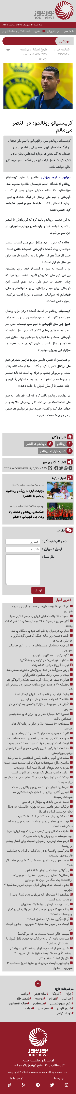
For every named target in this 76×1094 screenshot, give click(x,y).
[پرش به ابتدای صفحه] (38, 984)
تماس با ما (16, 1078)
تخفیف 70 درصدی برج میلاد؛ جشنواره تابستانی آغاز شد (38, 687)
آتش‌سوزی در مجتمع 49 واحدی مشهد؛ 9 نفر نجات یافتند (39, 624)
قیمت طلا (23, 998)
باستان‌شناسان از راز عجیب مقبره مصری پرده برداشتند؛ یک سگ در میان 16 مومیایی (43, 878)
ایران (69, 993)
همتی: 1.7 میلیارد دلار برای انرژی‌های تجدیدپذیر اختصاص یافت (41, 716)
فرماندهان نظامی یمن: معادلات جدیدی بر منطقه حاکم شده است (40, 824)
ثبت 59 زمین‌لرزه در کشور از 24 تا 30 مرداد (42, 816)
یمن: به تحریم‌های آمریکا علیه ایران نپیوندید (42, 767)
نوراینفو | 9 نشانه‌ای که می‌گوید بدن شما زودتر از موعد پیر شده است (41, 897)
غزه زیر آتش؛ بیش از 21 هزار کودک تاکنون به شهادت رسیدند (43, 795)
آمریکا (56, 993)
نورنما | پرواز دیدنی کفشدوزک (51, 665)
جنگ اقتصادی (18, 1003)
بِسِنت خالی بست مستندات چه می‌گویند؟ (44, 933)
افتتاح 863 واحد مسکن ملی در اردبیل (45, 699)
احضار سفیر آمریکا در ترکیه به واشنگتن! (45, 660)
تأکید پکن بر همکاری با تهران (51, 655)
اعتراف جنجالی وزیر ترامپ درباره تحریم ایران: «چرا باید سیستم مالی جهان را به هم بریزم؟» (40, 834)
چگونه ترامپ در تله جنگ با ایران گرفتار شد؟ (42, 694)
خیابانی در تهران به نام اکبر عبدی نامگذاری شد (40, 631)
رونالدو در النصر (36, 444)
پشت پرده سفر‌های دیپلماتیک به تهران (45, 904)
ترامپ (24, 993)
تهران (52, 998)
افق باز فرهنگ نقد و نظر (54, 958)
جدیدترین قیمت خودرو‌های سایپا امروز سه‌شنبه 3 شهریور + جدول (40, 965)
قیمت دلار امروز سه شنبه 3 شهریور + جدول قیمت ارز (39, 926)
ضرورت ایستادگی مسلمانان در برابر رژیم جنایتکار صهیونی (41, 648)
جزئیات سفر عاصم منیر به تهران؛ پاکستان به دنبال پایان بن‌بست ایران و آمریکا (40, 809)
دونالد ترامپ (64, 1013)
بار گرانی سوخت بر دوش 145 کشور (47, 870)
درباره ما (59, 1078)
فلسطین (38, 1003)
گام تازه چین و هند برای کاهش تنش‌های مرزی (40, 733)
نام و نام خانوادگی (55, 541)
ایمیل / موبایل (53, 549)
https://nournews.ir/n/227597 (25, 468)
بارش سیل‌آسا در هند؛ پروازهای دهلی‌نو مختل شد (38, 670)
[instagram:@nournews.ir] (66, 1085)
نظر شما (49, 557)
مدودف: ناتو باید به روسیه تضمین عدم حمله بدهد (38, 738)
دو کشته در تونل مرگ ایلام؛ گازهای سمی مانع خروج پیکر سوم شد (38, 780)
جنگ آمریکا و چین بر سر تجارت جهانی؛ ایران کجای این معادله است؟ (39, 912)
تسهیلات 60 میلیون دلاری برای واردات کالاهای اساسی (42, 726)
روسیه (39, 998)
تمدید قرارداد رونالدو (52, 451)
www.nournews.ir (37, 1071)
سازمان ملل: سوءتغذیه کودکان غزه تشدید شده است (37, 762)
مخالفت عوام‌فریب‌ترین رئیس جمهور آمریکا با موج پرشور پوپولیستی (39, 751)
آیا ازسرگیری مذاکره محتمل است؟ (48, 919)
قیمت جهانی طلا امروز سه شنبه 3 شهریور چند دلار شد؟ (39, 863)
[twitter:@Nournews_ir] (52, 1085)
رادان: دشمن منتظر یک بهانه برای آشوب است (41, 772)
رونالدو (61, 444)
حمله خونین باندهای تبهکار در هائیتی (46, 802)
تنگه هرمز (40, 993)
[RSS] (23, 1085)
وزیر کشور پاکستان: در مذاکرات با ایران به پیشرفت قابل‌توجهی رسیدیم (39, 853)
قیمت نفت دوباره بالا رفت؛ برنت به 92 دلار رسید (39, 743)
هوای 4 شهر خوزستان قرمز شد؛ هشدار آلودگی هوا (38, 679)
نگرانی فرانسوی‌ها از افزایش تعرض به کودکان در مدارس (41, 707)
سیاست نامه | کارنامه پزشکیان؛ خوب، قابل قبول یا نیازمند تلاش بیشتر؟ (39, 941)
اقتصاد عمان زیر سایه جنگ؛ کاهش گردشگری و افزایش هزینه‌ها (42, 638)
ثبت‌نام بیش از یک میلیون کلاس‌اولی (46, 675)
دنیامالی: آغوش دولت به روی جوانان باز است (41, 787)
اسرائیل (67, 998)
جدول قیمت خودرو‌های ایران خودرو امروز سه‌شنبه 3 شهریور (38, 887)
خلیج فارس (64, 1008)
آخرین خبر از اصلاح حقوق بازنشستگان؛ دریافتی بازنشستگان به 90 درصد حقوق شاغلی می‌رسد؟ (41, 951)
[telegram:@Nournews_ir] (38, 1085)
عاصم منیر (44, 1008)
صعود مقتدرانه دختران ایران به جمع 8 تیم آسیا (40, 616)
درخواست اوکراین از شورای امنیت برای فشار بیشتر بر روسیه (39, 843)
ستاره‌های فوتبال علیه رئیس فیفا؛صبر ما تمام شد (38, 758)
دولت (28, 1008)
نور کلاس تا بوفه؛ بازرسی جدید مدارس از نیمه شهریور (42, 609)
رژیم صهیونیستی (61, 1003)
